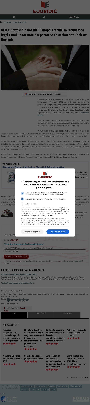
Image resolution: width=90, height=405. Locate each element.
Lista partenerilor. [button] (48, 215)
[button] (45, 204)
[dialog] (45, 202)
